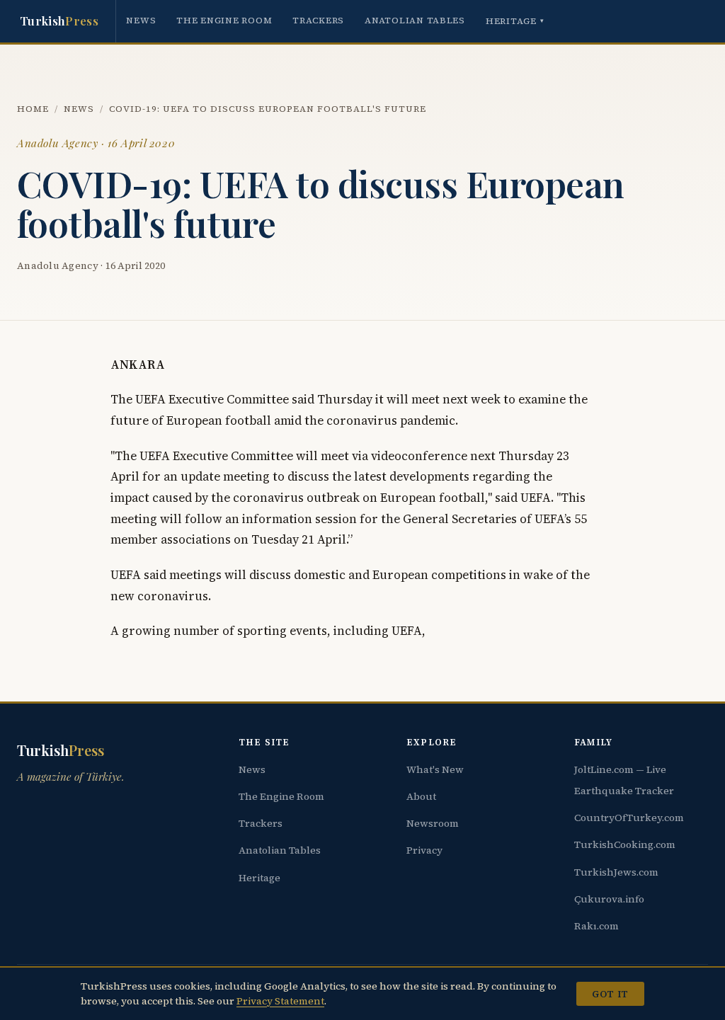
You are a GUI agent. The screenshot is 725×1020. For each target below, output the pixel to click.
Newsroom (432, 823)
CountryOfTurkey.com (629, 817)
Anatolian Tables (415, 20)
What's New (435, 769)
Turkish (59, 20)
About (421, 796)
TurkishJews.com (616, 872)
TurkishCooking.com (624, 844)
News (141, 20)
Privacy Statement (280, 1001)
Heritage (515, 21)
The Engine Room (224, 20)
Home (33, 109)
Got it (610, 993)
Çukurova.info (609, 899)
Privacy (424, 850)
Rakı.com (596, 926)
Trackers (318, 20)
